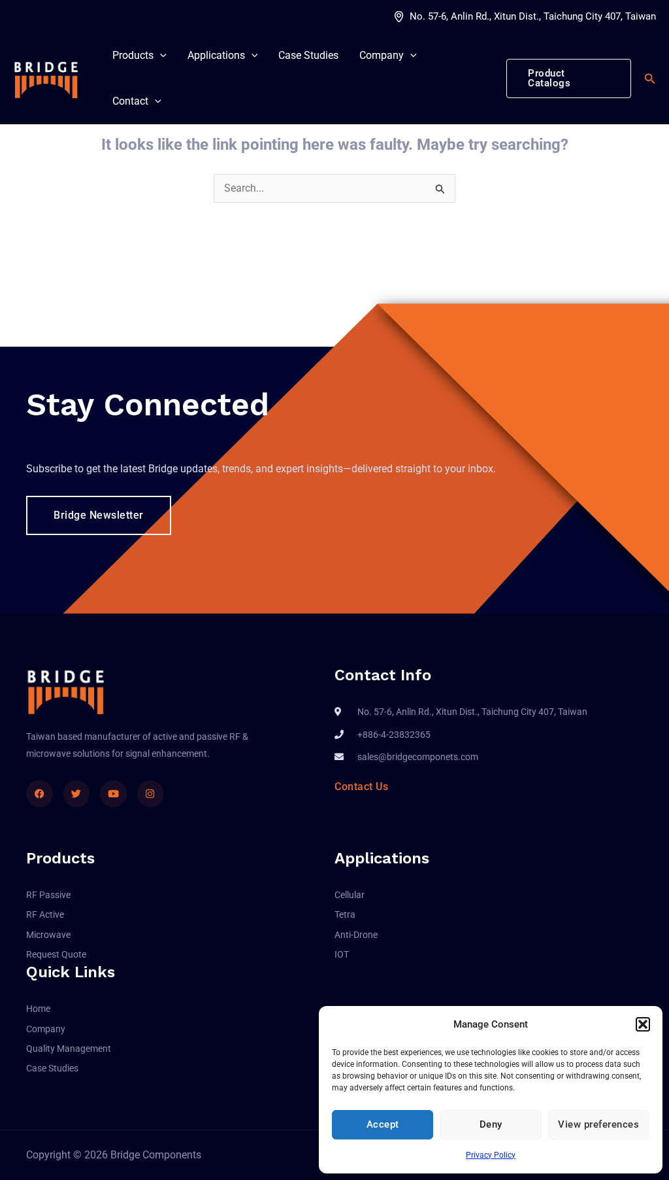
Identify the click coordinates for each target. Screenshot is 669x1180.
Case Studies (308, 55)
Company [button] (381, 55)
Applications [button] (216, 55)
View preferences (598, 1124)
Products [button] (133, 55)
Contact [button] (130, 101)
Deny (491, 1124)
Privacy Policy (490, 1155)
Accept (383, 1124)
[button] (642, 1024)
